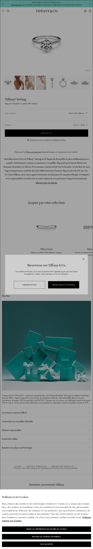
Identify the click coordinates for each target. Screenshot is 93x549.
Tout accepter (46, 544)
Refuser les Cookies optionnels (46, 537)
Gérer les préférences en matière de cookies (46, 529)
